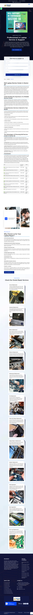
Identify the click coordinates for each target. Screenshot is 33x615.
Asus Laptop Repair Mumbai (8, 591)
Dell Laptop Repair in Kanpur (25, 569)
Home (5, 79)
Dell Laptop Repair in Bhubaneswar (24, 577)
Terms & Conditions (27, 612)
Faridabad (8, 79)
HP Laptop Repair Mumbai (8, 590)
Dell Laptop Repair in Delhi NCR (25, 562)
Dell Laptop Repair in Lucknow (25, 568)
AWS (8, 613)
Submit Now (16, 74)
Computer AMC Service (8, 589)
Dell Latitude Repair (7, 582)
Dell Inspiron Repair (7, 586)
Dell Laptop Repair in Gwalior (25, 575)
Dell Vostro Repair (7, 585)
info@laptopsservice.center (17, 2)
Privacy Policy (20, 612)
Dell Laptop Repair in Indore (25, 574)
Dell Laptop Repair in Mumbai (25, 564)
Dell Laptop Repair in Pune (25, 565)
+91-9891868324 (16, 49)
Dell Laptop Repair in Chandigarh (24, 571)
